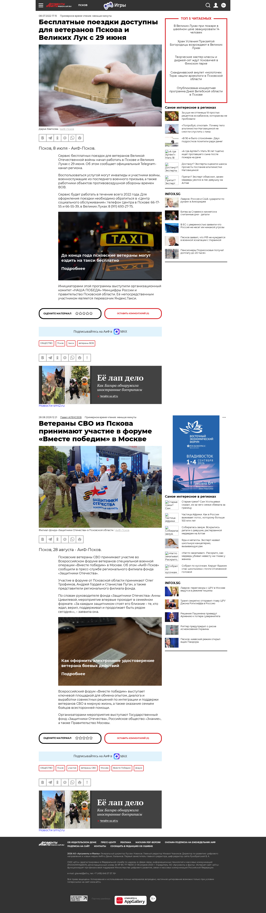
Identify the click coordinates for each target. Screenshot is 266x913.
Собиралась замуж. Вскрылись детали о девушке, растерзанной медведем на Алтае (202, 530)
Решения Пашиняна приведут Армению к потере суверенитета (200, 615)
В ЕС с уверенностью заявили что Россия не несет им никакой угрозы (202, 226)
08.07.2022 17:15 (48, 15)
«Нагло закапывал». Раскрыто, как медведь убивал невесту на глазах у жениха (203, 556)
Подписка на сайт (78, 846)
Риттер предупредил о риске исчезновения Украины (198, 627)
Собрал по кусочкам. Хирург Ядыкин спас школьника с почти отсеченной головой (204, 568)
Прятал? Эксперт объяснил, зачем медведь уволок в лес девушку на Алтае (202, 179)
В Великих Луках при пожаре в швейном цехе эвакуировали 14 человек (196, 29)
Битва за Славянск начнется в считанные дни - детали (199, 213)
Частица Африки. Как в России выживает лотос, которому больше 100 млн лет (203, 517)
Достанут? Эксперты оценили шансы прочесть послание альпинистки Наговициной (204, 167)
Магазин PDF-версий (148, 842)
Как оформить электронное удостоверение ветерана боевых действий (107, 663)
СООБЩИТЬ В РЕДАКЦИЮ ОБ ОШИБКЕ (131, 846)
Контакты (100, 846)
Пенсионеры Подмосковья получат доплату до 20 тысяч (202, 251)
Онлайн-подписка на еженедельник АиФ (190, 842)
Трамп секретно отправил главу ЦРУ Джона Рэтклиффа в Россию (203, 602)
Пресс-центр (108, 842)
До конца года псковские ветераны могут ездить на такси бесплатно (106, 258)
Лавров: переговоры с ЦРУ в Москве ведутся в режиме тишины (203, 589)
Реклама (125, 842)
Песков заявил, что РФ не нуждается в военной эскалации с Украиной (203, 239)
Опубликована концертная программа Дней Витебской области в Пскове (196, 91)
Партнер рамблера (101, 898)
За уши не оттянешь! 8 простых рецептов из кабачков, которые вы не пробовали (204, 115)
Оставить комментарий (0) (133, 313)
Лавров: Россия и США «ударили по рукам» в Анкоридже (202, 200)
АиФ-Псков (67, 128)
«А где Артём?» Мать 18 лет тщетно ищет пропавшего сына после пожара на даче (203, 154)
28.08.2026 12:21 (48, 417)
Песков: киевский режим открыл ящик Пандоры (200, 640)
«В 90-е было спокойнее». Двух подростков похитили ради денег (202, 140)
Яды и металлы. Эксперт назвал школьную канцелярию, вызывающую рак (201, 543)
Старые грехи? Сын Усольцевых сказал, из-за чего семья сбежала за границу (203, 504)
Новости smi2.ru (52, 405)
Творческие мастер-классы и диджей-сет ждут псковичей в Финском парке (196, 60)
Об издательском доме (81, 842)
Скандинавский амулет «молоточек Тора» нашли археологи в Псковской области (196, 76)
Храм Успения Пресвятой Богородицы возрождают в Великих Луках (196, 45)
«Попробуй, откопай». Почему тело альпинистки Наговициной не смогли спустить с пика (203, 128)
